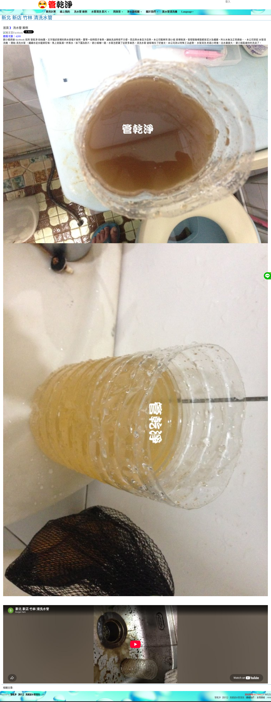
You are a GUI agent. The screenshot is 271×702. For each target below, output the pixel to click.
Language (186, 11)
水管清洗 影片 (99, 11)
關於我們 (151, 11)
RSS (269, 697)
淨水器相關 (133, 11)
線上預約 (65, 11)
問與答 (117, 11)
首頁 (6, 27)
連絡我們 (250, 697)
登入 (227, 1)
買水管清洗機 (169, 11)
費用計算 (51, 11)
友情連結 (261, 697)
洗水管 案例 (80, 11)
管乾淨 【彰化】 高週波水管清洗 (25, 694)
